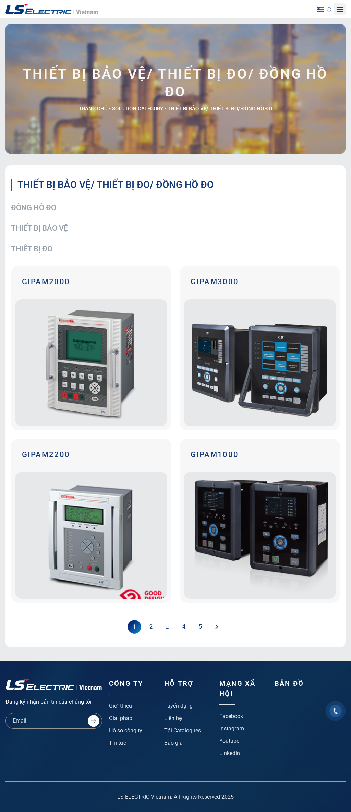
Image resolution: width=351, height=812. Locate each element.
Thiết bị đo (31, 248)
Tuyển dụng (178, 706)
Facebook (231, 716)
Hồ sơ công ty (125, 730)
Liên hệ (173, 718)
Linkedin (229, 753)
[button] (340, 9)
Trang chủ (93, 109)
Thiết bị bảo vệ (39, 228)
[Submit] (93, 721)
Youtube (229, 741)
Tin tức (117, 743)
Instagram (231, 728)
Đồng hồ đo (33, 207)
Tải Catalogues (182, 730)
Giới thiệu (120, 706)
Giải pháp (120, 718)
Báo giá (173, 743)
